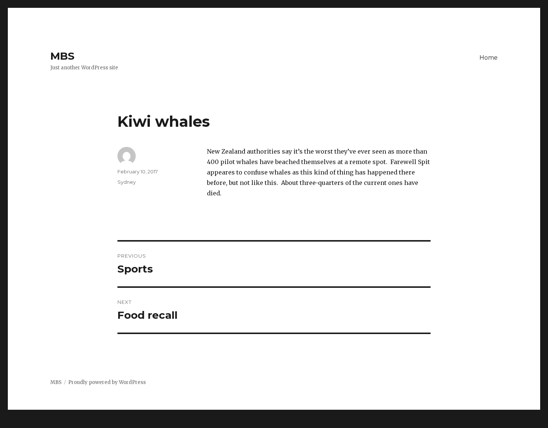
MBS (62, 56)
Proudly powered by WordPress (107, 382)
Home (488, 57)
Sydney (126, 182)
